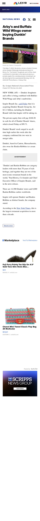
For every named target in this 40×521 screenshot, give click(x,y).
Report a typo (8, 225)
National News (11, 19)
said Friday (23, 103)
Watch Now (33, 3)
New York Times (23, 208)
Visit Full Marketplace (30, 240)
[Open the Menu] (4, 3)
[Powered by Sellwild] (34, 369)
